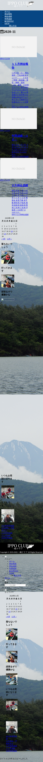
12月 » (9, 239)
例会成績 (13, 566)
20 (12, 231)
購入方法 (17, 575)
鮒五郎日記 (13, 571)
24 (5, 234)
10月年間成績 (6, 538)
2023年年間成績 (7, 526)
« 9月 (3, 239)
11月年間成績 (6, 533)
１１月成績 (6, 535)
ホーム (12, 561)
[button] (27, 585)
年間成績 (13, 569)
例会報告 (13, 564)
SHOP (11, 573)
